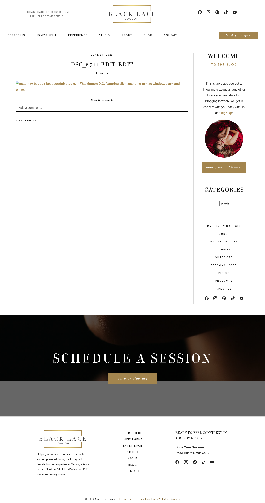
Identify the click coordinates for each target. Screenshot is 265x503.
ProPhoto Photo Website (154, 499)
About (127, 35)
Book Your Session (190, 447)
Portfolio (16, 35)
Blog (148, 35)
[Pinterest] (217, 12)
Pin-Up (224, 273)
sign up (226, 113)
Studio (104, 35)
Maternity (28, 120)
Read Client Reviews (190, 453)
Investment (46, 35)
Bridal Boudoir (224, 241)
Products (224, 280)
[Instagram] (208, 12)
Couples (224, 249)
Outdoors (224, 257)
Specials (224, 288)
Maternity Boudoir (224, 226)
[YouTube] (235, 12)
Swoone (175, 499)
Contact (171, 35)
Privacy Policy (127, 499)
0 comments (102, 100)
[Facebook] (200, 12)
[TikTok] (226, 12)
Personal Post (224, 265)
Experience (77, 35)
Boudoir (224, 234)
